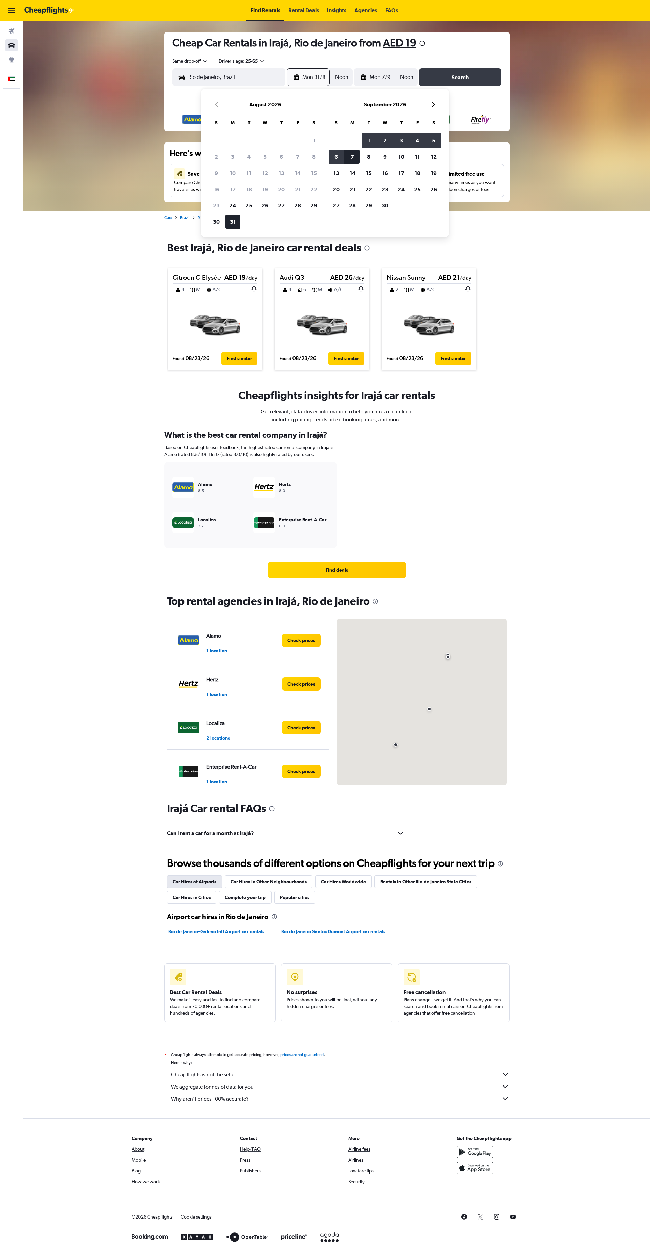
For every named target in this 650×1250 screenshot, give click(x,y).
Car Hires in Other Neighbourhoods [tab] (269, 881)
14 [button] (298, 173)
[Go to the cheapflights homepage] (49, 10)
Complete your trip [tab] (245, 897)
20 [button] (281, 189)
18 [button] (249, 189)
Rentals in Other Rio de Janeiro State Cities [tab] (425, 881)
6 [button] (281, 157)
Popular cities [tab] (294, 897)
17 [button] (233, 189)
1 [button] (314, 140)
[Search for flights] (11, 31)
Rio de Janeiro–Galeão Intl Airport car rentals (216, 931)
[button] (11, 10)
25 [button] (248, 205)
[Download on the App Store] (475, 1168)
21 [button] (298, 189)
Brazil (185, 217)
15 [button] (314, 173)
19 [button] (265, 189)
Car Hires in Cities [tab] (192, 897)
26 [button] (265, 205)
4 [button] (249, 157)
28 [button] (297, 205)
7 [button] (297, 157)
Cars (168, 217)
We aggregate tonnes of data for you (212, 1086)
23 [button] (216, 205)
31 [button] (233, 222)
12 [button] (265, 173)
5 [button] (265, 157)
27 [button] (281, 205)
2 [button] (216, 157)
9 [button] (216, 173)
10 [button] (233, 173)
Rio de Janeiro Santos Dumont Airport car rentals (333, 931)
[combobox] (190, 61)
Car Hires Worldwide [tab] (343, 881)
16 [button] (216, 189)
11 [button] (248, 173)
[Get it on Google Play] (475, 1152)
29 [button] (313, 205)
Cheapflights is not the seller (203, 1074)
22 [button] (313, 189)
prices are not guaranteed (302, 1054)
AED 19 (399, 42)
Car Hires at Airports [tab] (194, 881)
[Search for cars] (11, 45)
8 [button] (314, 157)
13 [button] (281, 173)
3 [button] (232, 157)
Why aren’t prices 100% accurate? (210, 1099)
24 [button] (232, 205)
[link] (337, 570)
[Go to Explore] (11, 59)
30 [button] (216, 222)
